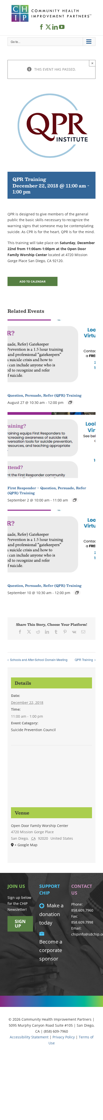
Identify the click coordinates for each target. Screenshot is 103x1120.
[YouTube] (61, 27)
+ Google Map (26, 844)
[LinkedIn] (55, 27)
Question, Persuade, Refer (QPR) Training (45, 395)
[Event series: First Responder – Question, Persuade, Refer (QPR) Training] (74, 499)
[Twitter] (48, 27)
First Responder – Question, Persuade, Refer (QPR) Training (47, 490)
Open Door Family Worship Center (39, 825)
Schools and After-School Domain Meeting (39, 659)
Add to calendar (33, 281)
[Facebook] (41, 27)
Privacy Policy (63, 1037)
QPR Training (84, 659)
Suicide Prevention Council (33, 729)
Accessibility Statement (29, 1037)
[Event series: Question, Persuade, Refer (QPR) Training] (70, 402)
